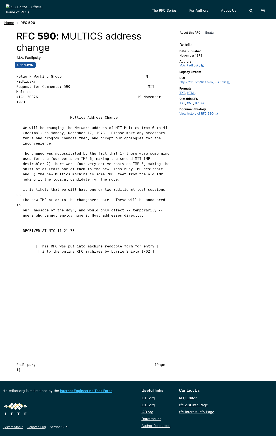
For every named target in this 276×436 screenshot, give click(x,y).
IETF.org (148, 398)
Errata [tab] (210, 32)
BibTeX (200, 103)
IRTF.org (148, 405)
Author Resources (155, 425)
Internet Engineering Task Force (86, 391)
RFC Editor (188, 398)
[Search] (251, 11)
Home (9, 22)
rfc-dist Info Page (193, 405)
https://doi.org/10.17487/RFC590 (202, 82)
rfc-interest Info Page (196, 412)
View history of (197, 113)
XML (190, 103)
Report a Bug (36, 427)
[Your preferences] (265, 10)
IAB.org (147, 412)
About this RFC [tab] (190, 32)
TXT (182, 92)
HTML (191, 92)
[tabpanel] (221, 80)
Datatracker (151, 419)
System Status (13, 427)
